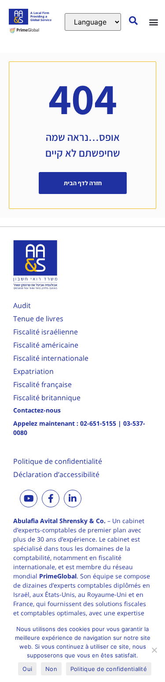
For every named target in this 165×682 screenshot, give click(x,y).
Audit (22, 305)
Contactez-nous (37, 410)
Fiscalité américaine (45, 345)
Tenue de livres (38, 318)
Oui (27, 668)
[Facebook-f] (50, 498)
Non (51, 668)
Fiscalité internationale (50, 358)
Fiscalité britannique (47, 397)
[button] (153, 21)
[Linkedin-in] (72, 498)
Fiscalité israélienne (45, 332)
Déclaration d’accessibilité (56, 474)
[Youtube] (28, 498)
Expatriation (33, 371)
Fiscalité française (42, 384)
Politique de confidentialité (57, 461)
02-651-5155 (98, 423)
